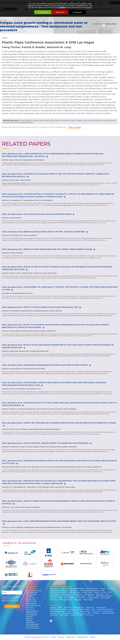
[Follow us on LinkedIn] (51, 621)
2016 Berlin (30, 596)
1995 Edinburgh (31, 613)
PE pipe (103, 592)
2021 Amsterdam (32, 592)
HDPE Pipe (67, 607)
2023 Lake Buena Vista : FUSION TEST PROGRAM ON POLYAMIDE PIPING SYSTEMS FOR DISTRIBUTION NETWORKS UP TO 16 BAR (59, 423)
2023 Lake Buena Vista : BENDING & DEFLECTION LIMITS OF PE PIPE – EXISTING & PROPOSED (43, 232)
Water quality (64, 615)
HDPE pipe (74, 590)
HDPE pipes (90, 607)
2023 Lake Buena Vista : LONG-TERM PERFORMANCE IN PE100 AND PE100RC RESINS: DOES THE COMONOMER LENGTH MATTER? (59, 521)
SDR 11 (60, 598)
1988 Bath (29, 617)
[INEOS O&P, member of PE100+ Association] (86, 552)
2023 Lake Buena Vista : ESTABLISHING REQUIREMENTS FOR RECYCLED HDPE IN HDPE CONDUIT (45, 365)
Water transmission (65, 600)
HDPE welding (101, 607)
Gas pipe (102, 588)
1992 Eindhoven (31, 615)
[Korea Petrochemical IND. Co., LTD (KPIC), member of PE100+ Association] (11, 563)
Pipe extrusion (78, 594)
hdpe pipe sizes (78, 607)
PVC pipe (91, 596)
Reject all (60, 12)
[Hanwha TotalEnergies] (67, 552)
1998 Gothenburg (32, 611)
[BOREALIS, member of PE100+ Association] (11, 552)
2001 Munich (30, 609)
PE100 (85, 592)
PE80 (90, 592)
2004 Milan (30, 607)
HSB (102, 590)
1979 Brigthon (31, 622)
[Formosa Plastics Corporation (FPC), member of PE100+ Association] (48, 552)
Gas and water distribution (76, 588)
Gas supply (111, 588)
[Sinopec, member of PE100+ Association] (30, 574)
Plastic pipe (100, 594)
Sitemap (61, 637)
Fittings (62, 588)
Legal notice (70, 637)
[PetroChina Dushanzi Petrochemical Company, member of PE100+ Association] (67, 563)
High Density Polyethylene (11, 183)
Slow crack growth (70, 598)
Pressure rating (81, 596)
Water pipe (78, 600)
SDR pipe (53, 598)
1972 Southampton (32, 626)
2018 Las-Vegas (110, 24)
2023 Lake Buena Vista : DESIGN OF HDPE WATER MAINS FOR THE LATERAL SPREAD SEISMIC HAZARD (47, 249)
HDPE (23, 183)
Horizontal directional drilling (89, 590)
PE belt (96, 592)
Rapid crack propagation (104, 596)
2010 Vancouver (31, 602)
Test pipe (82, 598)
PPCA (107, 594)
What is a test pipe (76, 615)
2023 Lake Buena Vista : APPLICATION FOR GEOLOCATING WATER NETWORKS (36, 214)
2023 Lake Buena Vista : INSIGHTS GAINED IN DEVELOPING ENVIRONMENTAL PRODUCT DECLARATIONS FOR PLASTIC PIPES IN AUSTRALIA (58, 502)
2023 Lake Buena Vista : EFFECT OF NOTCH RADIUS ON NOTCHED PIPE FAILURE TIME (40, 307)
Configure (77, 12)
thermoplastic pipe (64, 205)
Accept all (42, 12)
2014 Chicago (30, 598)
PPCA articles (98, 24)
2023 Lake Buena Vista (34, 591)
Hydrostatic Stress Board (58, 592)
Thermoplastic (105, 598)
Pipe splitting (89, 594)
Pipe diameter (66, 594)
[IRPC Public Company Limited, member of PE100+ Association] (104, 552)
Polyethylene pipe (56, 596)
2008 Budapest (31, 604)
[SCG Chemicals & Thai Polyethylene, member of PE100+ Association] (11, 574)
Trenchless (53, 600)
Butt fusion (54, 588)
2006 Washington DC (33, 605)
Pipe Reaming (107, 611)
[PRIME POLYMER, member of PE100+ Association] (85, 563)
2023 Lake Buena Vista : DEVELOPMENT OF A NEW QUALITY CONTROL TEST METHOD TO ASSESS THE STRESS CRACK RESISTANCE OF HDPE (60, 288)
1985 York (29, 618)
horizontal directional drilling (80, 609)
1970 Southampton (32, 628)
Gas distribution (92, 588)
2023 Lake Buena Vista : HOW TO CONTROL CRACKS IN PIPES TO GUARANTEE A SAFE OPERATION (45, 443)
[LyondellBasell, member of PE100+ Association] (29, 563)
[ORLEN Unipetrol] (48, 563)
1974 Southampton (32, 624)
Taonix (53, 637)
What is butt (89, 615)
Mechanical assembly (57, 611)
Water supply (88, 600)
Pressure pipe (69, 596)
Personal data (82, 637)
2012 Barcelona (31, 600)
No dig (68, 611)
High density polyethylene (59, 590)
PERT (110, 592)
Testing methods (92, 598)
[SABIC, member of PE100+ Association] (104, 563)
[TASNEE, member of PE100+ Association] (48, 574)
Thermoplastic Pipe (107, 613)
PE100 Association (75, 592)
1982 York (29, 620)
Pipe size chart (55, 613)
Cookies (62, 7)
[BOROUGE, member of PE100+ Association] (30, 552)
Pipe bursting (54, 594)
